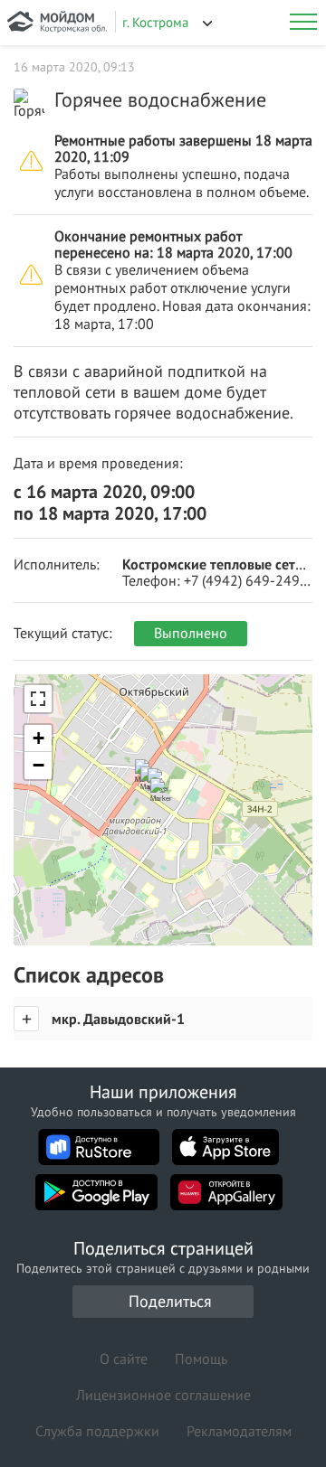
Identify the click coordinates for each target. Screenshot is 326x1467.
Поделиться (170, 1301)
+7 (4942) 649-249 (242, 580)
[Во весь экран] (38, 698)
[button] (165, 799)
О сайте (124, 1358)
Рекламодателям (239, 1431)
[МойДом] (57, 22)
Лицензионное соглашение (163, 1395)
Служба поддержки (97, 1431)
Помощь (201, 1358)
